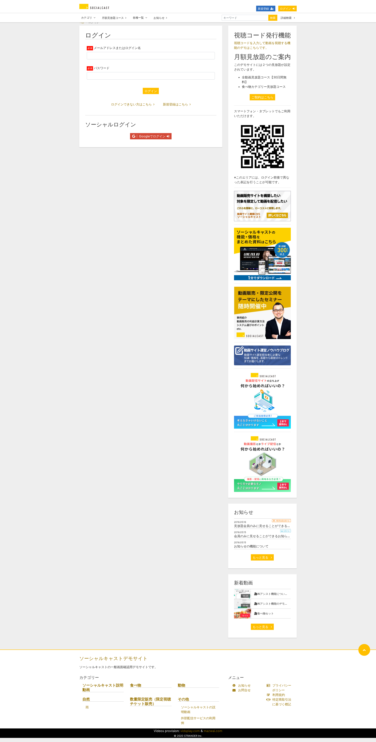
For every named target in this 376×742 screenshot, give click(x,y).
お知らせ (159, 17)
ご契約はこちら (262, 97)
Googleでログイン (151, 136)
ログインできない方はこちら (131, 104)
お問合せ (244, 690)
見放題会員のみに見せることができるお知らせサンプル (273, 526)
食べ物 (135, 685)
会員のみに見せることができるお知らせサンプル (268, 536)
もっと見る (261, 557)
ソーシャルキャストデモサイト (113, 658)
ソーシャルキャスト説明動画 (102, 687)
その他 (183, 699)
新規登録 (263, 8)
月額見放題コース (113, 17)
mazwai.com (213, 731)
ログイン (285, 8)
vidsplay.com (190, 731)
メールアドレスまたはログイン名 (117, 48)
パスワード (101, 68)
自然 (86, 699)
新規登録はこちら (175, 104)
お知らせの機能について (251, 546)
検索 (273, 17)
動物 (181, 685)
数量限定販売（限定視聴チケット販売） (150, 701)
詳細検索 (286, 17)
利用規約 (278, 695)
